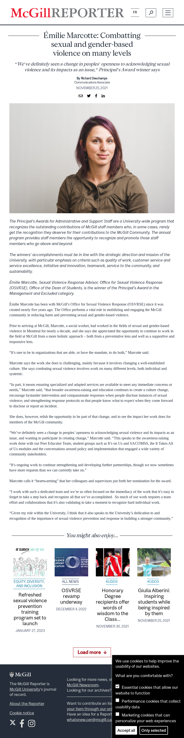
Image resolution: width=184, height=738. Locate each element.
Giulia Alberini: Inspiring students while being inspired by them (154, 601)
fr (135, 12)
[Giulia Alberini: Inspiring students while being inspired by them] (154, 562)
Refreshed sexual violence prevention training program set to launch (30, 609)
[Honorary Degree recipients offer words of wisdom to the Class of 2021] (113, 562)
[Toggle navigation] (168, 12)
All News (70, 582)
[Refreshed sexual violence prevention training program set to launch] (30, 562)
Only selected (153, 730)
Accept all (126, 730)
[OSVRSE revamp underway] (71, 562)
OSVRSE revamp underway (71, 596)
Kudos (112, 582)
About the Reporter (27, 703)
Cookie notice (22, 713)
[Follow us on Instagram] (31, 724)
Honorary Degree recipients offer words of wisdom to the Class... (112, 604)
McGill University (25, 689)
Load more (89, 652)
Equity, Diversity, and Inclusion (29, 584)
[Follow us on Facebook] (22, 724)
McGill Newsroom (82, 685)
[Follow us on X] (13, 722)
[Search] (150, 12)
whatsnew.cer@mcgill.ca (89, 719)
